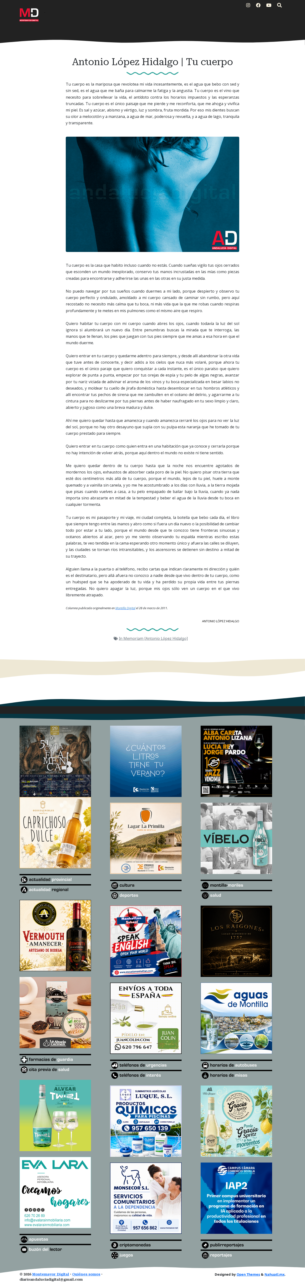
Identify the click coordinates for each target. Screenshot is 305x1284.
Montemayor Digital (50, 1274)
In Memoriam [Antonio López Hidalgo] (153, 638)
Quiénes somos (86, 1274)
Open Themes (248, 1274)
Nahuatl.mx (274, 1274)
